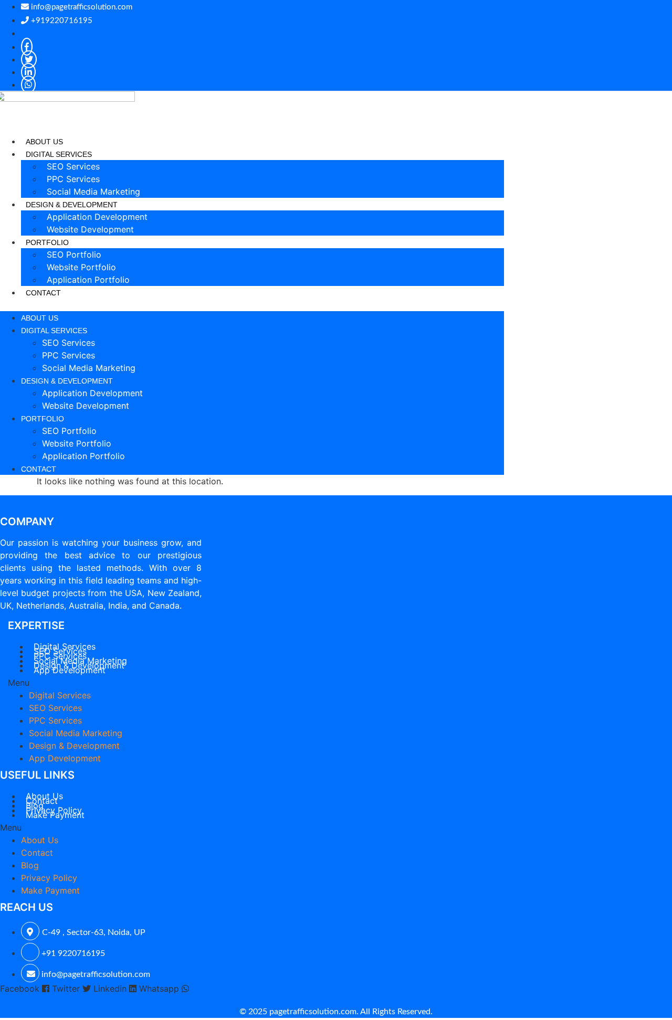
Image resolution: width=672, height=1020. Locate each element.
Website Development (90, 229)
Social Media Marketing (93, 191)
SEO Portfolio (74, 254)
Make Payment (55, 815)
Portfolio (42, 419)
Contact (43, 293)
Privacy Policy (49, 878)
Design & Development (67, 381)
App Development (70, 670)
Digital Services (54, 330)
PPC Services (73, 179)
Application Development (97, 216)
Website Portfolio (81, 267)
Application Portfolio (88, 279)
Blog (30, 865)
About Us (44, 141)
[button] (252, 305)
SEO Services (73, 166)
